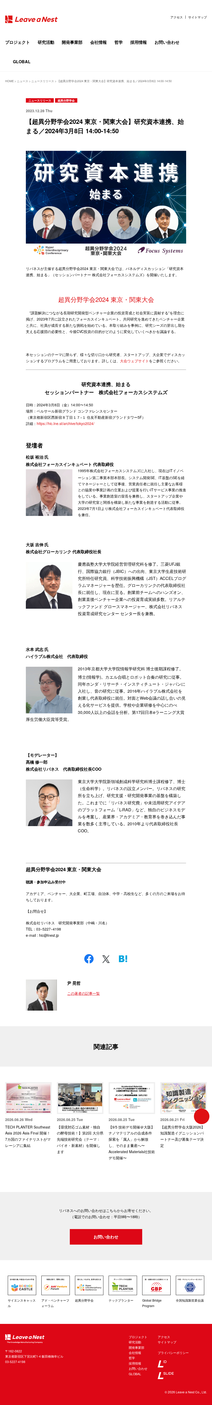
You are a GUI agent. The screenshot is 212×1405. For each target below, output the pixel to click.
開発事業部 (72, 42)
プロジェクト (17, 42)
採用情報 (138, 42)
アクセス (176, 17)
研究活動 (46, 42)
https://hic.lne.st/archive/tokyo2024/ (65, 423)
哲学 (119, 42)
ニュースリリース (39, 100)
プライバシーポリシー (173, 1352)
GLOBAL (22, 62)
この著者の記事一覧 (83, 993)
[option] (28, 1115)
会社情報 (98, 42)
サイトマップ (197, 17)
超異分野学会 (66, 100)
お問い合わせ (167, 42)
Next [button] (201, 1116)
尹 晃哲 (74, 983)
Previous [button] (10, 1116)
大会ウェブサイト (134, 360)
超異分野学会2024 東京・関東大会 (106, 299)
